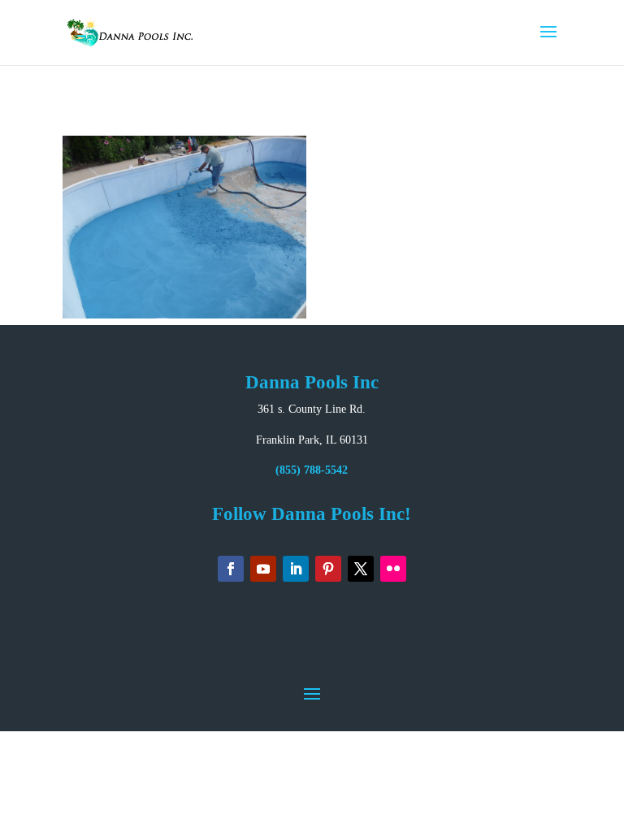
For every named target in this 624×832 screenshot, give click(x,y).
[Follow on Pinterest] (328, 569)
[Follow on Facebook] (231, 569)
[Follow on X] (361, 569)
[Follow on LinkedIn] (296, 569)
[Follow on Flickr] (393, 569)
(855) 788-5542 (311, 470)
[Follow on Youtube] (263, 569)
